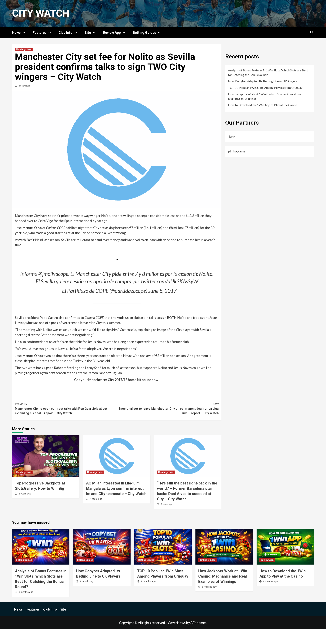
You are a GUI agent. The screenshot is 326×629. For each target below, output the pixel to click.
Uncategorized (24, 49)
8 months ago (26, 592)
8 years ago (24, 85)
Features (39, 32)
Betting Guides (144, 32)
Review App (112, 32)
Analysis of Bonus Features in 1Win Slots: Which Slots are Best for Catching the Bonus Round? (268, 72)
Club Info (65, 32)
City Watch (40, 13)
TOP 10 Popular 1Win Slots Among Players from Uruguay (265, 87)
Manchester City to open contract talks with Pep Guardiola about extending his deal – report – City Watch (61, 408)
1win (231, 137)
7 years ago (96, 499)
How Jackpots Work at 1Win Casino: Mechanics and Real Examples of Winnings (265, 96)
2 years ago (25, 493)
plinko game (236, 151)
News (16, 32)
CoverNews (177, 623)
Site (88, 32)
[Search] (311, 32)
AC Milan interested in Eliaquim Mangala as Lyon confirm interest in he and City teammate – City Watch (117, 488)
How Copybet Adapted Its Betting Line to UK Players (262, 81)
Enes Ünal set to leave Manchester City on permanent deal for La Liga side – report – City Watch (169, 408)
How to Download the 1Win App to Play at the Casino (262, 105)
